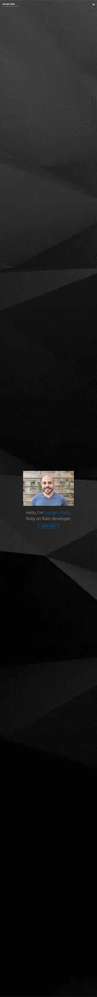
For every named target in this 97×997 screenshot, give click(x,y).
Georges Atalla (10, 5)
